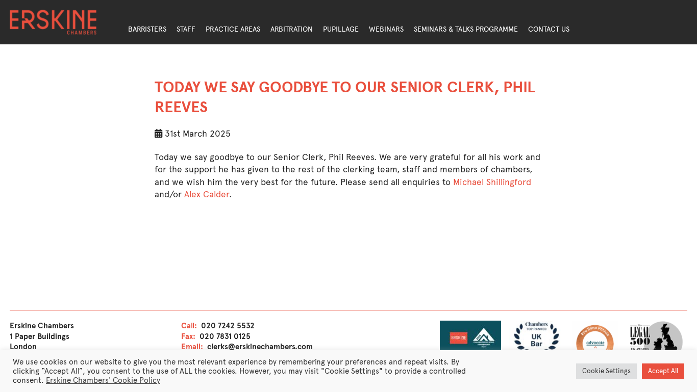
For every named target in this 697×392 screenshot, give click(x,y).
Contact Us (548, 29)
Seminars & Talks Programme (466, 29)
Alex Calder (206, 194)
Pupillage (341, 29)
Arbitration (291, 29)
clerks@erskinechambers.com (260, 346)
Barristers (147, 29)
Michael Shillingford (492, 182)
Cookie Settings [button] (606, 371)
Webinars (386, 29)
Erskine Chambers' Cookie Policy (103, 380)
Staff (186, 29)
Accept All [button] (663, 371)
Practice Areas (233, 29)
